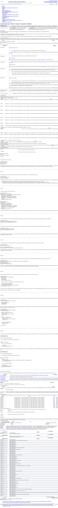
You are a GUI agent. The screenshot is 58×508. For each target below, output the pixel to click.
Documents (13, 7)
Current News (4, 19)
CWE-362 (42, 59)
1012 (35, 141)
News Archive (12, 19)
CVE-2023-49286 (3, 375)
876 (54, 400)
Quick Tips (6, 11)
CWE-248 (10, 62)
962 (54, 402)
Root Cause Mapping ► (6, 10)
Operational (32, 27)
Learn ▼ (4, 8)
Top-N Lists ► (4, 13)
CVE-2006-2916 (2, 379)
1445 (54, 407)
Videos (17, 7)
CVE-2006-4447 (2, 378)
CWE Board (4, 20)
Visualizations (11, 16)
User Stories (8, 7)
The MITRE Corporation (15, 505)
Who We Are (4, 7)
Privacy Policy (22, 501)
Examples (9, 11)
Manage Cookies (12, 501)
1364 (54, 405)
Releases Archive (15, 16)
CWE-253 (33, 375)
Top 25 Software (4, 14)
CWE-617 (46, 375)
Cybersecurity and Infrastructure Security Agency (17, 504)
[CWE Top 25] (50, 2)
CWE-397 (45, 61)
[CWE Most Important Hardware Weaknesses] (50, 1)
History (11, 7)
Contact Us (26, 501)
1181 (54, 404)
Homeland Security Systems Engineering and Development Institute (42, 504)
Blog (7, 19)
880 (54, 401)
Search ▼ (4, 21)
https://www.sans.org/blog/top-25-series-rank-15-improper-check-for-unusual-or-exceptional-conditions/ (21, 429)
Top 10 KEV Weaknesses (15, 14)
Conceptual (13, 27)
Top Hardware (9, 14)
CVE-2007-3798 (2, 376)
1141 (54, 403)
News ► (3, 18)
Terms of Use (8, 501)
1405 (54, 406)
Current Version (4, 16)
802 (54, 398)
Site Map (4, 501)
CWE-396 (42, 61)
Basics (3, 9)
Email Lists (20, 20)
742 (54, 397)
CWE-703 (19, 433)
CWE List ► (4, 15)
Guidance (3, 11)
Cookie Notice (17, 501)
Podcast (9, 19)
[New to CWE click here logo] (53, 0)
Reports (8, 16)
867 (54, 399)
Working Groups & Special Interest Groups (12, 20)
